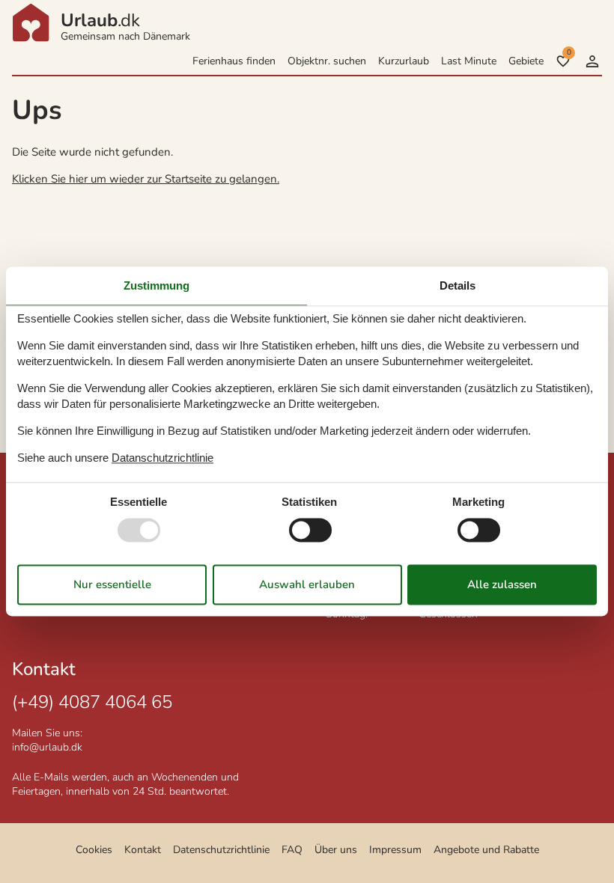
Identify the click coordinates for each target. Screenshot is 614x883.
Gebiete (526, 61)
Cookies (94, 850)
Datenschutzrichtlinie (221, 850)
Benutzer (592, 61)
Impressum (395, 850)
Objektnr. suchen (327, 61)
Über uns (335, 850)
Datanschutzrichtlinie (162, 457)
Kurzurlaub (403, 61)
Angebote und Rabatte (486, 850)
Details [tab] (457, 285)
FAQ (292, 850)
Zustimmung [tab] (156, 285)
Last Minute (468, 61)
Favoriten (569, 52)
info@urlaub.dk (47, 747)
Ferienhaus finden (234, 61)
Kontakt (142, 850)
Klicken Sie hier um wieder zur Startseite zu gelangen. (145, 178)
